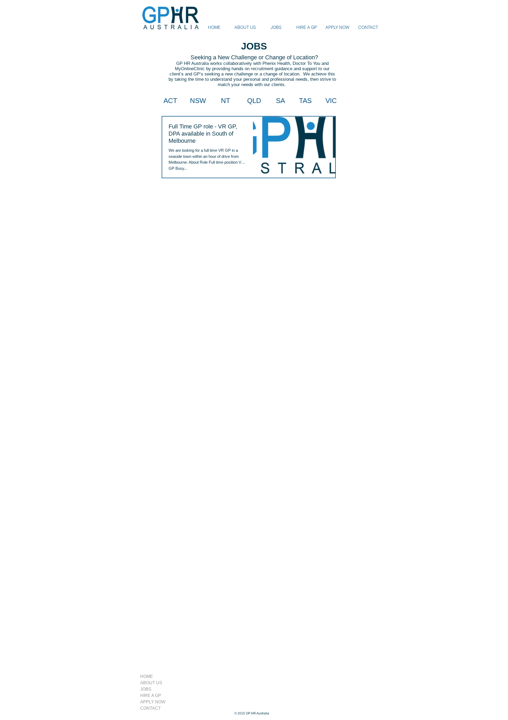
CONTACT (150, 708)
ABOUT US (151, 683)
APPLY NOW (152, 702)
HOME (146, 676)
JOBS (145, 689)
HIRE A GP (150, 695)
